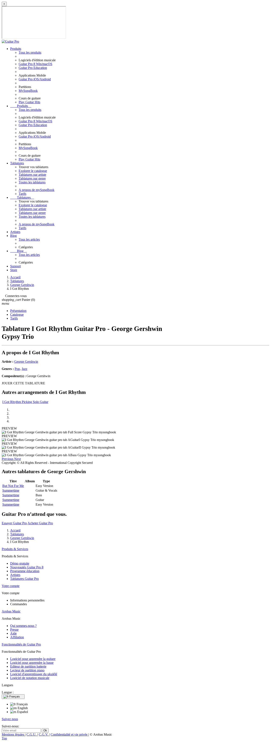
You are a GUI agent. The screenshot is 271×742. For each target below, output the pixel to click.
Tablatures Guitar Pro (24, 578)
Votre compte (10, 586)
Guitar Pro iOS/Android (35, 79)
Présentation (18, 310)
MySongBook (28, 90)
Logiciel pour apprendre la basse (32, 662)
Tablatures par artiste (32, 174)
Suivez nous (10, 719)
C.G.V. (44, 734)
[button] (8, 459)
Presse (14, 629)
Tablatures (17, 163)
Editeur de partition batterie (28, 666)
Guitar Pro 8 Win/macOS (35, 64)
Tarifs (22, 193)
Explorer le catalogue (33, 171)
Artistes (15, 232)
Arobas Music (11, 611)
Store (13, 270)
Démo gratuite (19, 563)
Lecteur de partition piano (27, 670)
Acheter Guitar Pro (40, 523)
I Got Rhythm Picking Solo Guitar (25, 402)
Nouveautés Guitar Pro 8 (26, 567)
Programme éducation (24, 571)
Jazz (24, 369)
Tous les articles (29, 239)
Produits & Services (15, 549)
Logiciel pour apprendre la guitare (32, 659)
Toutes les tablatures (32, 182)
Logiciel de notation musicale (29, 678)
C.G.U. (31, 734)
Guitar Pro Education (33, 68)
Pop (17, 369)
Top (4, 738)
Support (15, 266)
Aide (13, 633)
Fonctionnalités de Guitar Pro (21, 644)
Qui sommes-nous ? (23, 626)
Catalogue (17, 314)
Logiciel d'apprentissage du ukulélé (33, 674)
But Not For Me (13, 486)
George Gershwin (26, 361)
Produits (15, 48)
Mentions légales (13, 734)
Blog (13, 235)
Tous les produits (30, 52)
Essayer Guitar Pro (14, 523)
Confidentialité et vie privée (69, 734)
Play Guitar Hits (29, 102)
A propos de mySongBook (36, 190)
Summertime (10, 490)
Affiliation (17, 637)
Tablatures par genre (32, 178)
